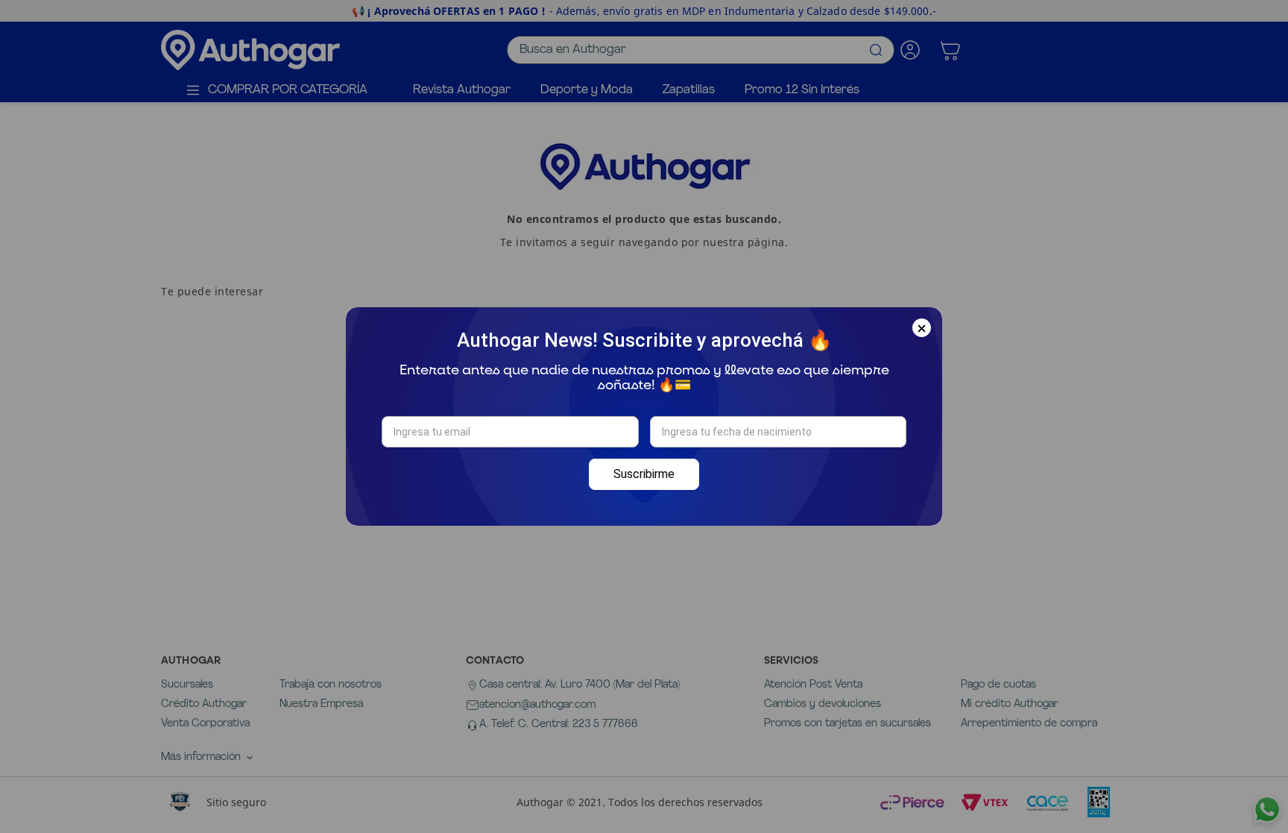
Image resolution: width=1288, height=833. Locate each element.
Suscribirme (644, 474)
